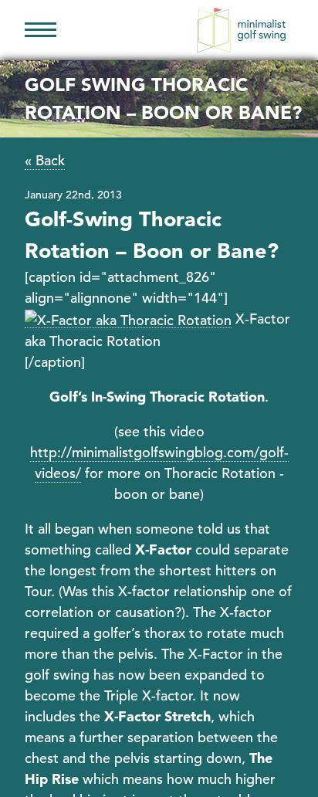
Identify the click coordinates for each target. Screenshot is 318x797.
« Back (45, 160)
